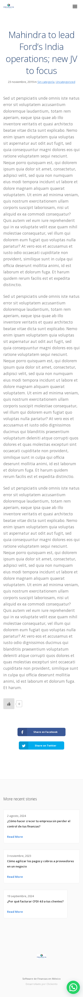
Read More (15, 837)
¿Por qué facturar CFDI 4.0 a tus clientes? (35, 901)
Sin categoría (45, 82)
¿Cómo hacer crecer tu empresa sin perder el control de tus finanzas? (38, 823)
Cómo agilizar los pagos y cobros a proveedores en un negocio (40, 863)
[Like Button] (8, 703)
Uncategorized (65, 82)
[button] (73, 987)
